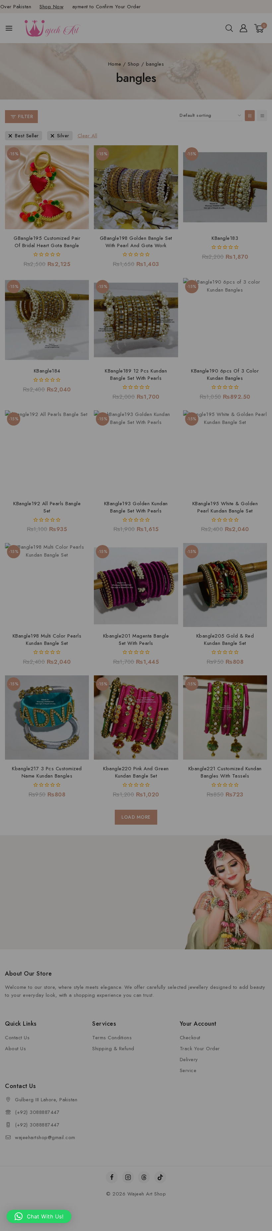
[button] (39, 1216)
